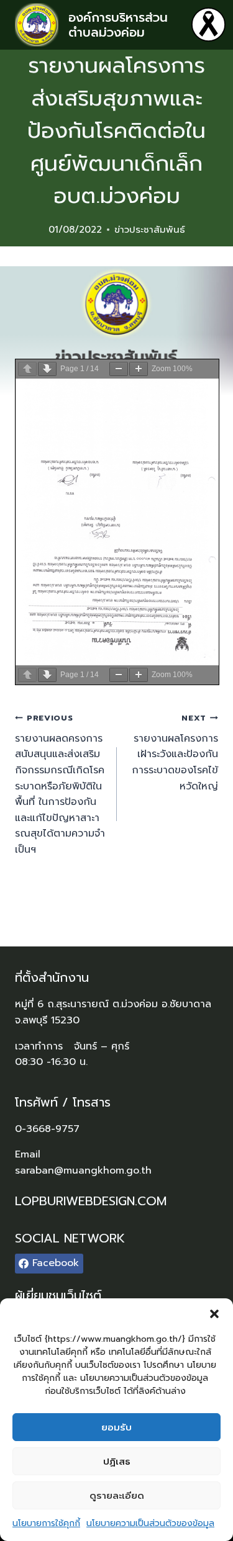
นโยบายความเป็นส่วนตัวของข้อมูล (150, 1523)
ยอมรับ (116, 1427)
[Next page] (47, 369)
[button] (214, 1314)
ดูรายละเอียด (116, 1496)
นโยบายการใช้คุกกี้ (46, 1523)
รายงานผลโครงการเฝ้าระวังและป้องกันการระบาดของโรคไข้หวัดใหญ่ (175, 752)
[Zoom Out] (118, 369)
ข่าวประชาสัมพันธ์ (149, 229)
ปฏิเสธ (116, 1461)
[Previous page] (27, 369)
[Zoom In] (138, 369)
